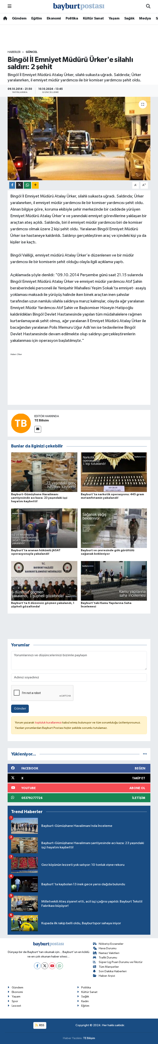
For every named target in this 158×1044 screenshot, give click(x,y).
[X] (44, 965)
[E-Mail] (37, 429)
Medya (145, 18)
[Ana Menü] (10, 6)
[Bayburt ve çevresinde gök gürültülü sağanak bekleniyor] (114, 528)
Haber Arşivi (107, 975)
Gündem (19, 18)
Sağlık (129, 18)
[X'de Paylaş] (19, 185)
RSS (41, 1025)
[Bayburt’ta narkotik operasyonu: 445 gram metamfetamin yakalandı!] (114, 472)
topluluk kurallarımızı (48, 722)
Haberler (14, 52)
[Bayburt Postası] (79, 6)
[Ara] (148, 6)
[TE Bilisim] (21, 423)
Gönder (20, 708)
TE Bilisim (41, 420)
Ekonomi (54, 18)
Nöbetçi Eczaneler (111, 943)
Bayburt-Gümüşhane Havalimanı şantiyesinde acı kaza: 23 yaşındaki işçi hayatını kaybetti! (39, 498)
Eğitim (36, 18)
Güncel (31, 52)
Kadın (85, 1001)
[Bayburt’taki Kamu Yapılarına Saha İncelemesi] (114, 580)
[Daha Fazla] (35, 185)
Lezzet (16, 1005)
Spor (15, 1001)
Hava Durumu (107, 948)
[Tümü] (145, 754)
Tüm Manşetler (109, 966)
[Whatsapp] (59, 965)
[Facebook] (37, 965)
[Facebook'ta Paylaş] (12, 185)
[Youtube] (52, 965)
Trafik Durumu (108, 957)
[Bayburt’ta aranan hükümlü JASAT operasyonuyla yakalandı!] (44, 528)
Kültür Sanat (93, 18)
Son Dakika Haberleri (113, 971)
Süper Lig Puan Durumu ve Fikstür (121, 962)
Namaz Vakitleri (109, 953)
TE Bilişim (89, 1038)
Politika (72, 18)
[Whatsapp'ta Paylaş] (27, 185)
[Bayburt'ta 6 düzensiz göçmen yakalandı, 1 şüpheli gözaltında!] (44, 580)
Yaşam (114, 18)
